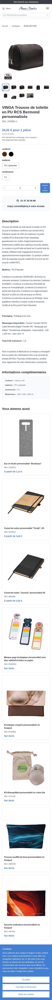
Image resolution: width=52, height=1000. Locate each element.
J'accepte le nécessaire (26, 987)
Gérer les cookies (26, 994)
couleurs (6, 149)
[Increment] (35, 188)
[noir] (11, 154)
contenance (7, 172)
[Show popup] (48, 15)
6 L (5, 177)
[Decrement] (5, 188)
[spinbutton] (20, 188)
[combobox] (26, 15)
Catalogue (16, 26)
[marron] (4, 154)
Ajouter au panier (45, 187)
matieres (6, 160)
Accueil (5, 26)
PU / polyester (10, 165)
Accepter (26, 980)
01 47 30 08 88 (28, 200)
